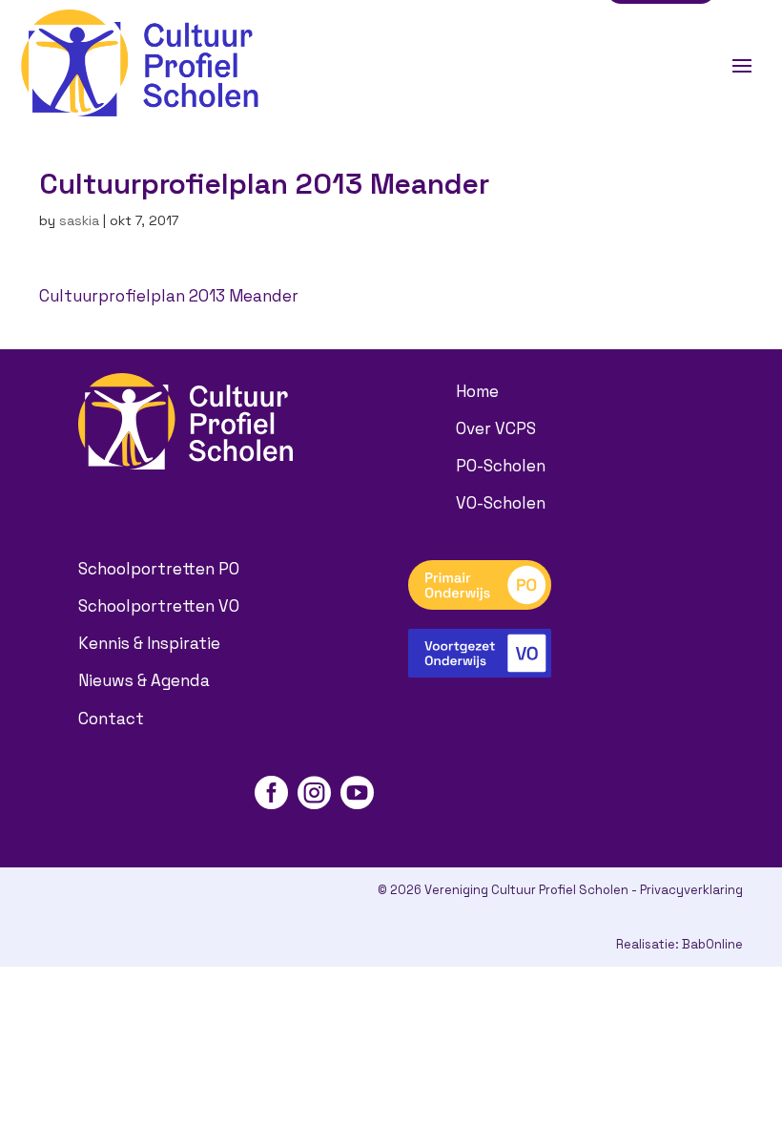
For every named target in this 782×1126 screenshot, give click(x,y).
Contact (111, 718)
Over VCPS (496, 428)
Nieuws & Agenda (144, 680)
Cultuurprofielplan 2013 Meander (168, 295)
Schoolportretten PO (158, 568)
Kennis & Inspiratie (149, 643)
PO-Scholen (500, 465)
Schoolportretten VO (158, 605)
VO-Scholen (500, 502)
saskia (79, 220)
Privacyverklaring (691, 890)
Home (477, 391)
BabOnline (712, 944)
